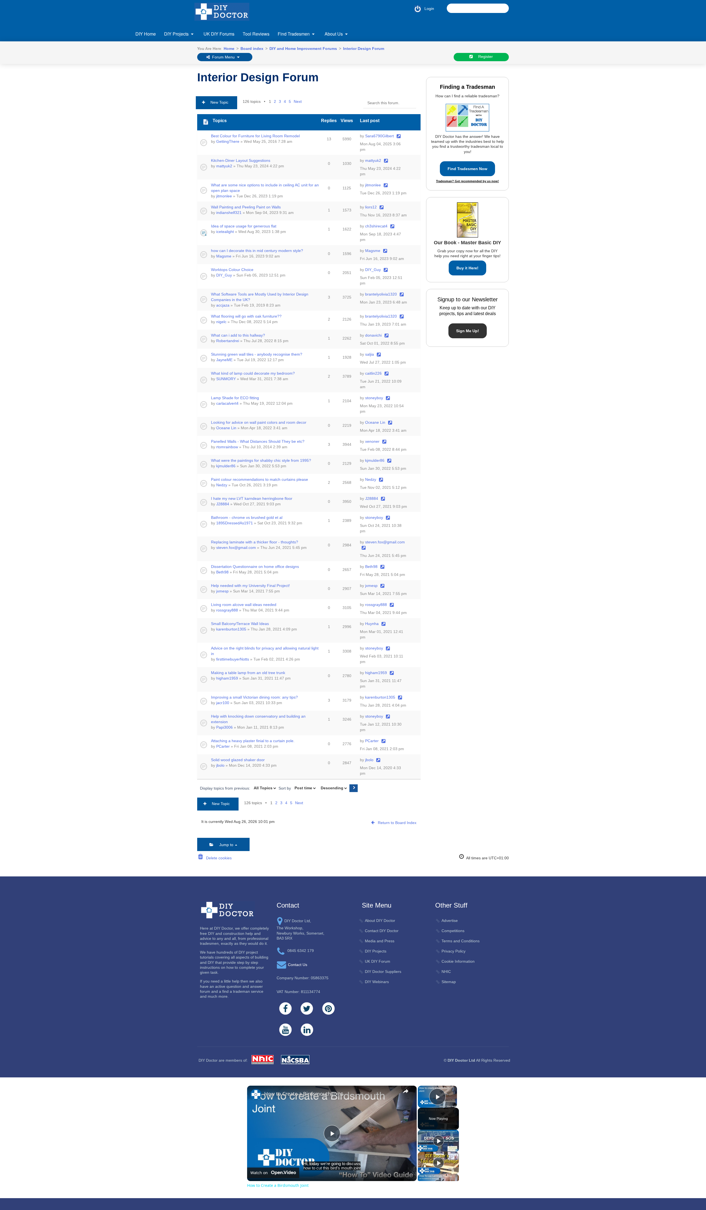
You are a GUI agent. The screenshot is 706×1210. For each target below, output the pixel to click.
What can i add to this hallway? (238, 335)
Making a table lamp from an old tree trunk (248, 672)
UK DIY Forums (219, 34)
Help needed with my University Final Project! (250, 585)
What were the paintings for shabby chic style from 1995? (261, 460)
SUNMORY (226, 379)
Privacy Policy (454, 951)
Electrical (154, 116)
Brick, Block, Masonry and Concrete (177, 78)
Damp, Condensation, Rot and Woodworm (172, 92)
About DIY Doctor (380, 920)
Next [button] (298, 101)
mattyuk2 (224, 166)
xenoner (372, 441)
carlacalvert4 (227, 403)
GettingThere (227, 141)
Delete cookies (218, 858)
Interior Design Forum (258, 77)
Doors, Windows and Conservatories (178, 105)
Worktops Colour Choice (232, 269)
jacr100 (222, 703)
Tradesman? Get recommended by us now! (467, 181)
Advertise (450, 920)
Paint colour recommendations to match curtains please (259, 479)
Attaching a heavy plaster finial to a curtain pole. (253, 741)
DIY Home (145, 34)
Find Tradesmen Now (467, 169)
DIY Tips (490, 111)
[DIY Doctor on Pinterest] (328, 1008)
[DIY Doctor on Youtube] (285, 1030)
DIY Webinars (377, 982)
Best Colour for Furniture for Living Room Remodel (255, 136)
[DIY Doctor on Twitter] (307, 1008)
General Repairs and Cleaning (340, 67)
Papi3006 (224, 727)
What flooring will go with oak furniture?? (246, 316)
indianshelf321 (229, 212)
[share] (406, 1091)
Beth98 (222, 572)
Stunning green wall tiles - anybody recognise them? (256, 354)
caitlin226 (373, 373)
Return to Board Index (397, 822)
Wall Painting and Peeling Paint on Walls (246, 207)
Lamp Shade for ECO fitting (235, 398)
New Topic (217, 102)
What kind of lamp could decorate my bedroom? (253, 373)
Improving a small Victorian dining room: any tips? (254, 697)
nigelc (221, 322)
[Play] (438, 1140)
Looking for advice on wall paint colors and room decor (258, 422)
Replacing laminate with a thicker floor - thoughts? (254, 542)
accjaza (222, 305)
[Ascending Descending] (333, 788)
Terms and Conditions (461, 941)
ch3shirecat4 (376, 226)
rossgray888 (227, 610)
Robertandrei (227, 341)
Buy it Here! (467, 268)
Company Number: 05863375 (302, 978)
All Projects (155, 67)
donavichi (373, 335)
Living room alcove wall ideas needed (243, 604)
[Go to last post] (398, 136)
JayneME (224, 360)
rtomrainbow (227, 447)
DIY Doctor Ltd (461, 1060)
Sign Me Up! (467, 331)
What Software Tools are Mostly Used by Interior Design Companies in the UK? (259, 297)
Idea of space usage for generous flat (243, 226)
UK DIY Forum (377, 961)
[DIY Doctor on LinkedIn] (307, 1030)
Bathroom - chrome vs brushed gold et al (246, 517)
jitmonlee (224, 196)
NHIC (446, 971)
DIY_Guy (224, 275)
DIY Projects (176, 34)
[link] (255, 1094)
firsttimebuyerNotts (232, 659)
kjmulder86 (226, 466)
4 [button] (285, 101)
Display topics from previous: (225, 788)
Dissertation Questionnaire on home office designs (255, 566)
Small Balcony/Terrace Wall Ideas (240, 623)
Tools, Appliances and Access (509, 89)
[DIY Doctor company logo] (227, 910)
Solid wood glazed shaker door (238, 760)
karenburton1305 (231, 629)
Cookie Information (458, 961)
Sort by (285, 788)
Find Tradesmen (294, 34)
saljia (369, 354)
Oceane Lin (226, 428)
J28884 (222, 504)
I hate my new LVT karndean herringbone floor (251, 498)
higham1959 (227, 678)
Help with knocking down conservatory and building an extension (258, 719)
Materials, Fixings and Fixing (424, 67)
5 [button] (290, 101)
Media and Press (379, 941)
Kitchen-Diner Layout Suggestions (240, 160)
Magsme (223, 256)
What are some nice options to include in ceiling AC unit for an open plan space (265, 188)
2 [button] (275, 101)
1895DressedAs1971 (234, 523)
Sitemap (449, 982)
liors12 (371, 207)
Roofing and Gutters (500, 67)
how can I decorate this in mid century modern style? (257, 250)
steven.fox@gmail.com (236, 547)
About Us (334, 34)
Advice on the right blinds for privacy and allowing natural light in (265, 651)
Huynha (372, 623)
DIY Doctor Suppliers (383, 971)
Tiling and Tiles (496, 78)
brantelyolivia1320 (381, 294)
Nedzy (221, 485)
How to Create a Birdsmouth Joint (303, 1094)
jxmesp (222, 591)
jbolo (220, 765)
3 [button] (280, 101)
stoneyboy (374, 398)
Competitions (453, 931)
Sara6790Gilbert (379, 136)
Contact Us (155, 68)
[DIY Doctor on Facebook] (285, 1008)
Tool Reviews (256, 34)
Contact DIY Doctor (382, 931)
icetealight (225, 231)
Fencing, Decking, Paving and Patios (262, 67)
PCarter (223, 746)
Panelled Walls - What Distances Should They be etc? (257, 441)
